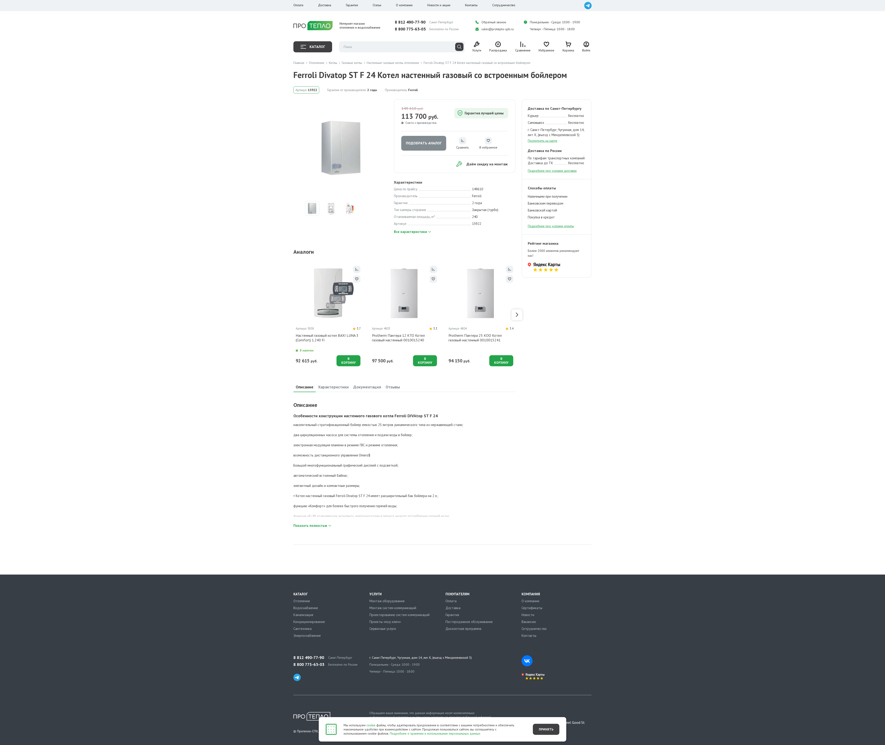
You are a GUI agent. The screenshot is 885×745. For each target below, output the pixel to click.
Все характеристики (410, 231)
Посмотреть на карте (542, 141)
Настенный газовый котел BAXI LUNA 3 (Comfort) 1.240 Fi (327, 337)
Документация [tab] (367, 387)
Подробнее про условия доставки (552, 171)
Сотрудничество (503, 5)
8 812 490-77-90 (410, 22)
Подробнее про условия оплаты (551, 226)
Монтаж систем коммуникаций (392, 608)
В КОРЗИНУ (348, 361)
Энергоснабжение (307, 635)
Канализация (303, 615)
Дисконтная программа (463, 628)
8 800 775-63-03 (410, 29)
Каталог (317, 46)
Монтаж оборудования (386, 601)
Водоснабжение (305, 608)
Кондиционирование (309, 622)
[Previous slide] (292, 314)
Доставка (324, 5)
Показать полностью (310, 525)
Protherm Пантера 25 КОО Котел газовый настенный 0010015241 (475, 337)
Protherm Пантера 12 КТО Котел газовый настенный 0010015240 (398, 337)
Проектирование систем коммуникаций (399, 615)
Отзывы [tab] (393, 387)
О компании (404, 5)
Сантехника (302, 628)
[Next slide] (516, 314)
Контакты (471, 5)
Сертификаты (532, 608)
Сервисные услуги (382, 628)
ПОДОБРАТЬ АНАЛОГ (424, 143)
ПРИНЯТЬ (546, 729)
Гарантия (352, 5)
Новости (528, 615)
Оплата (298, 5)
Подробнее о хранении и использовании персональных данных (435, 733)
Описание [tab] (304, 387)
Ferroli (413, 90)
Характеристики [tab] (333, 387)
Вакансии (529, 622)
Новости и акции (438, 5)
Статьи (377, 5)
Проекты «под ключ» (385, 622)
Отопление (301, 601)
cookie (370, 725)
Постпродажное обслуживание (469, 622)
